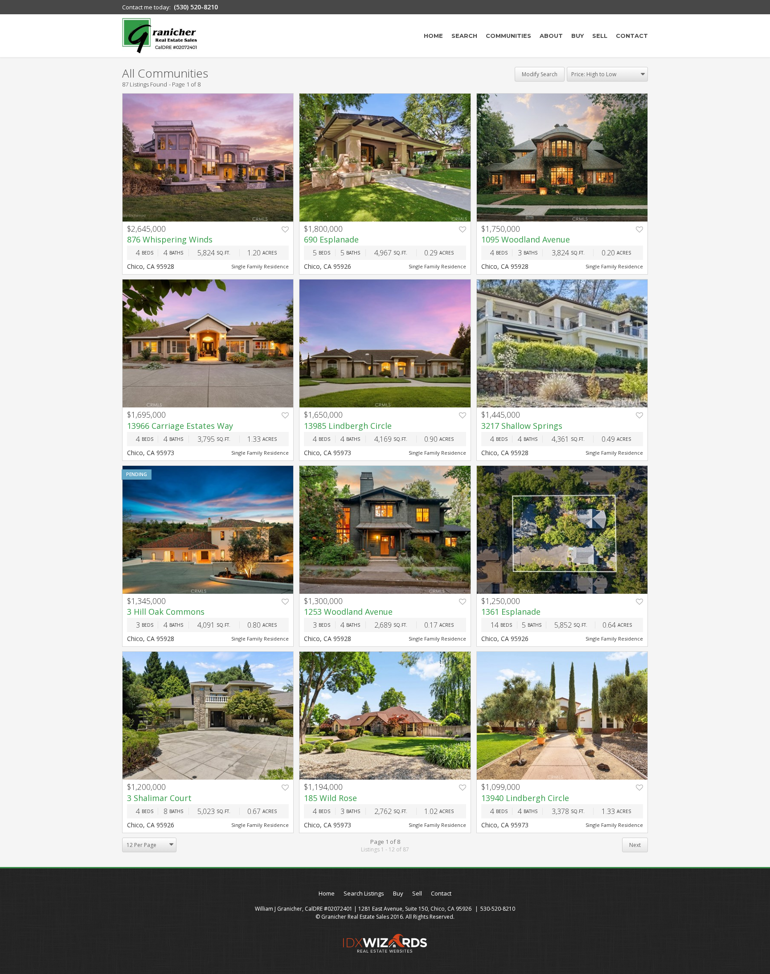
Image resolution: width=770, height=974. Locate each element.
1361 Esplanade (511, 611)
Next (635, 845)
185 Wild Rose (330, 798)
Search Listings (364, 893)
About (551, 35)
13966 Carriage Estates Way (180, 425)
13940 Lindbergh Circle (525, 798)
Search (464, 35)
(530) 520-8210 (196, 7)
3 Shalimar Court (159, 798)
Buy (577, 35)
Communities (508, 35)
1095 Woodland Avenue (525, 239)
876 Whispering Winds (170, 239)
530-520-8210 (497, 908)
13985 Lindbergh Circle (348, 425)
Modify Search (539, 74)
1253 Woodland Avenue (348, 611)
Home (433, 35)
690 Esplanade (331, 239)
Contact (632, 35)
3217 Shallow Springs (521, 425)
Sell (599, 35)
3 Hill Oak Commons (166, 611)
